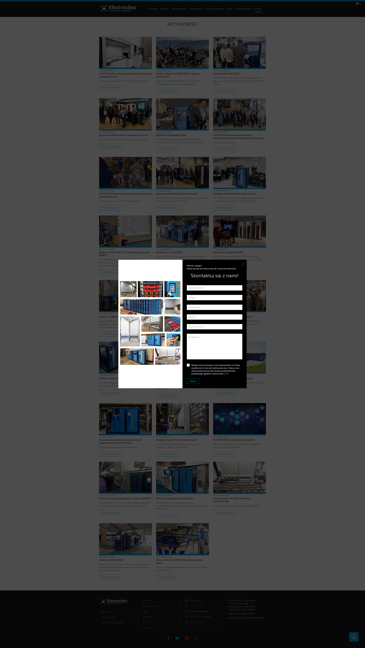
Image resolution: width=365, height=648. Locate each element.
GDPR (226, 373)
